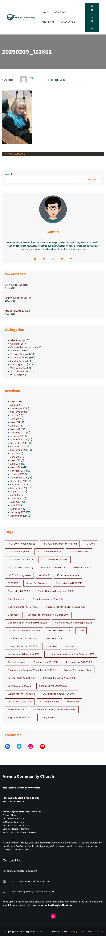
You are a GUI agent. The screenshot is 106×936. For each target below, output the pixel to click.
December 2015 (18, 477)
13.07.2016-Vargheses (19, 575)
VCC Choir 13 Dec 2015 (20, 701)
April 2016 (15, 463)
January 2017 (17, 436)
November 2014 (18, 515)
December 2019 (18, 408)
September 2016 (19, 450)
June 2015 (15, 498)
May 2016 (15, 460)
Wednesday (73, 701)
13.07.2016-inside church (21, 559)
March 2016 (16, 467)
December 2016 (18, 439)
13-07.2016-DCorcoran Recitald (60, 543)
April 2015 (15, 505)
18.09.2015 (44, 575)
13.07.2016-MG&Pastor (53, 567)
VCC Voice (8, 79)
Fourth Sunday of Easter (18, 297)
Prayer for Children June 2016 (23, 654)
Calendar (15, 343)
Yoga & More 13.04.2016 (20, 717)
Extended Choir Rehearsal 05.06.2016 (27, 622)
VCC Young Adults (49, 701)
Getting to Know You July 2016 (24, 630)
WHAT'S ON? (17, 375)
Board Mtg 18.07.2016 (19, 591)
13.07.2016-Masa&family (20, 567)
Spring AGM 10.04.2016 (19, 685)
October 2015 (17, 484)
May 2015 (15, 502)
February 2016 (18, 470)
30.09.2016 (13, 583)
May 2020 (15, 401)
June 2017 (15, 418)
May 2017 (15, 422)
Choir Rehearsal (16, 599)
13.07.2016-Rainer (82, 567)
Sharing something (20, 357)
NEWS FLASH (17, 350)
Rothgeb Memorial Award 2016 (59, 678)
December (14, 614)
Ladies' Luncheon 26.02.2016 (22, 638)
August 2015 (16, 491)
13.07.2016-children (79, 551)
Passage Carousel (20, 354)
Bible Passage (17, 340)
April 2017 (15, 425)
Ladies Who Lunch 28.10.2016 (23, 646)
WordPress (97, 931)
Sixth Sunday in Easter (16, 284)
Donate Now (92, 17)
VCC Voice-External (21, 371)
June (81, 630)
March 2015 (16, 508)
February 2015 (18, 512)
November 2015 (18, 481)
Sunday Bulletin (18, 361)
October (69, 646)
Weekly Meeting (16, 709)
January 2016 (17, 474)
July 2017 (15, 415)
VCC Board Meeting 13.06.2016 (59, 693)
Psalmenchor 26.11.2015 (46, 662)
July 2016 (15, 453)
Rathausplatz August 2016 (21, 678)
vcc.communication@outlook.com (53, 905)
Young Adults (47, 717)
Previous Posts (15, 154)
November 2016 (18, 443)
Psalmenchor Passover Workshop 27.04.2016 (32, 670)
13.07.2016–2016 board (49, 551)
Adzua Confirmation (37, 583)
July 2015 (15, 495)
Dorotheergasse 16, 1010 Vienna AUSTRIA (33, 891)
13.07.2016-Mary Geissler (54, 559)
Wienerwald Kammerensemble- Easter (54, 709)
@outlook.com (42, 881)
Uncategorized (18, 364)
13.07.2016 (90, 543)
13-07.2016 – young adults (21, 543)
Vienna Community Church (28, 776)
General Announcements (24, 347)
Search (9, 174)
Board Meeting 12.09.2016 (69, 583)
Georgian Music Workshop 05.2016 (73, 622)
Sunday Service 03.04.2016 (53, 685)
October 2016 (17, 446)
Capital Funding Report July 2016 (55, 591)
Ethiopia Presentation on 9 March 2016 (48, 614)
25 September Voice (68, 575)
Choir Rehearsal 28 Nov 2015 (23, 607)
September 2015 (19, 488)
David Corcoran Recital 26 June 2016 (65, 607)
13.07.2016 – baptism (19, 551)
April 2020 (15, 405)
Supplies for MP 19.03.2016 (21, 693)
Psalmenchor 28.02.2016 (79, 662)
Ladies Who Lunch (54, 638)
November (51, 646)
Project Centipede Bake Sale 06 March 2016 (70, 654)
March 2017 (16, 429)
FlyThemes (80, 931)
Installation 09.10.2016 (59, 630)
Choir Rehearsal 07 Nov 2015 (48, 599)
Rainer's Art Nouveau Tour (78, 670)
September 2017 (19, 411)
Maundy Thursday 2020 (17, 311)
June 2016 (15, 457)
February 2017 (18, 432)
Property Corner (17, 662)
